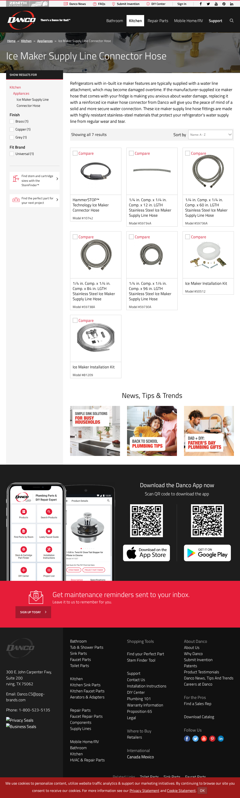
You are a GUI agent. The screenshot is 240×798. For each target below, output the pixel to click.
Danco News (77, 4)
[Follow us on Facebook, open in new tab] (187, 739)
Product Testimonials (201, 672)
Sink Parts (78, 653)
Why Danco (193, 654)
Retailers (134, 737)
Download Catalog (199, 717)
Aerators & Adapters (87, 697)
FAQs (101, 4)
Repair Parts (158, 21)
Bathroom (114, 21)
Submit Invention (128, 4)
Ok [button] (202, 790)
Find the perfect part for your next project (37, 200)
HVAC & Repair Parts (87, 760)
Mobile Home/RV (188, 21)
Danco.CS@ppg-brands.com (25, 697)
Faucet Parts (80, 659)
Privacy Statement (144, 790)
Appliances (45, 40)
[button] (232, 20)
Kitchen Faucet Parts (87, 691)
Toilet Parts (79, 666)
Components (80, 722)
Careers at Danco (198, 684)
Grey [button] (21, 137)
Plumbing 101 (139, 699)
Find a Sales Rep (197, 704)
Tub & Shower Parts (86, 647)
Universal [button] (24, 153)
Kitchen (135, 21)
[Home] (38, 19)
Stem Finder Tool (141, 660)
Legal (131, 718)
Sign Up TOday (30, 612)
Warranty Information (145, 705)
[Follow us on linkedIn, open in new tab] (221, 739)
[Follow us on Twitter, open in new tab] (195, 739)
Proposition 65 (139, 711)
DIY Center (158, 4)
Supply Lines (80, 728)
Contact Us (136, 680)
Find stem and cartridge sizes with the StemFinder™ (39, 181)
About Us (191, 647)
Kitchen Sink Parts (85, 685)
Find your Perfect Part (145, 654)
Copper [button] (22, 129)
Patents (190, 666)
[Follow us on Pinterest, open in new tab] (212, 739)
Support (215, 21)
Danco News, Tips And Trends (208, 678)
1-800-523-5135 (34, 710)
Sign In (181, 4)
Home (11, 40)
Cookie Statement (181, 790)
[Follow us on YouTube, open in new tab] (204, 739)
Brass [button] (21, 121)
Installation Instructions (146, 686)
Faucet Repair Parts (86, 716)
